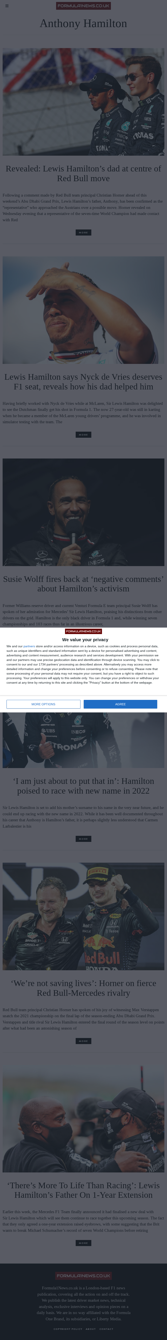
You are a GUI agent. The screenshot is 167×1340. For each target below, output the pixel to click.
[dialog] (83, 670)
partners (29, 646)
